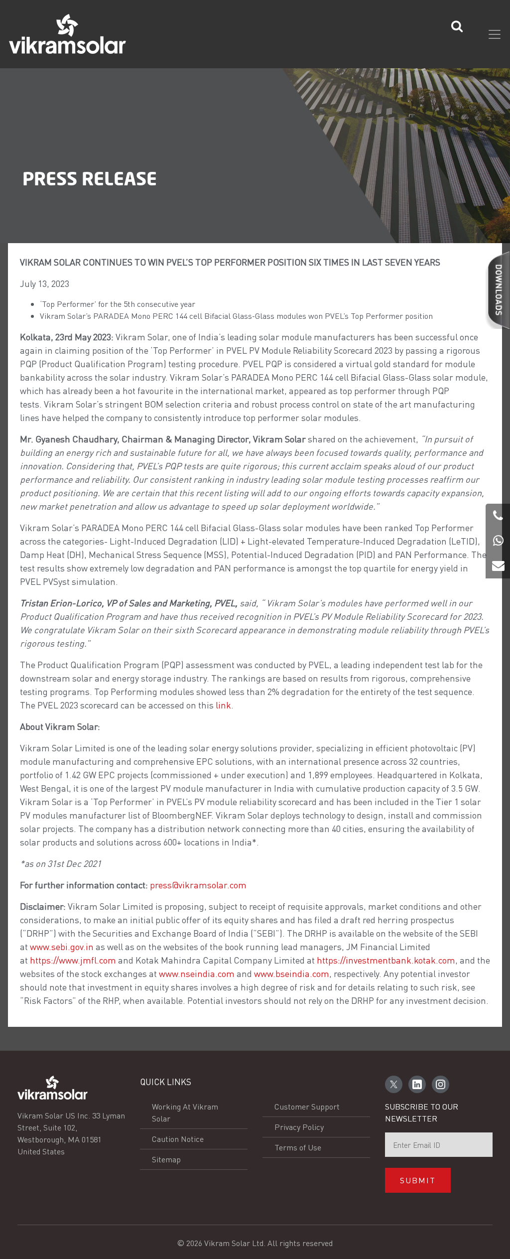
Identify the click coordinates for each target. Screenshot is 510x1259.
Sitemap (166, 1159)
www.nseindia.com (197, 973)
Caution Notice (178, 1138)
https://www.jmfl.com (73, 960)
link (223, 704)
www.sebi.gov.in (62, 946)
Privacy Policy (299, 1126)
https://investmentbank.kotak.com (386, 960)
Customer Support (307, 1106)
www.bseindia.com (291, 973)
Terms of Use (297, 1147)
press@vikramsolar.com (198, 884)
